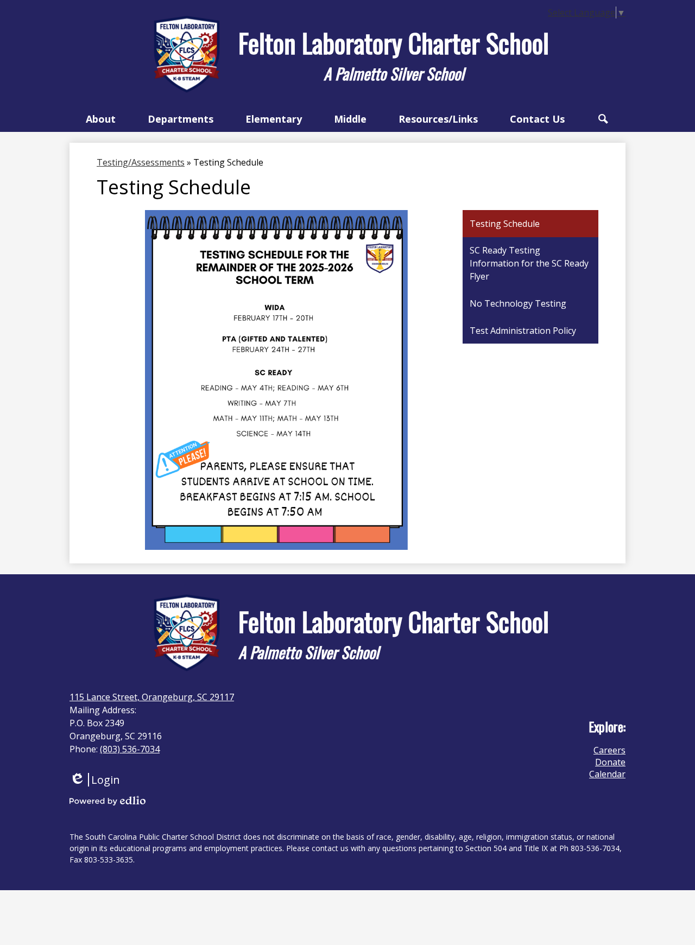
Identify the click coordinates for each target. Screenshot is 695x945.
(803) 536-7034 (130, 749)
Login (95, 780)
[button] (100, 119)
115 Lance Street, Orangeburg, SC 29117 (152, 697)
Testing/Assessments (141, 162)
